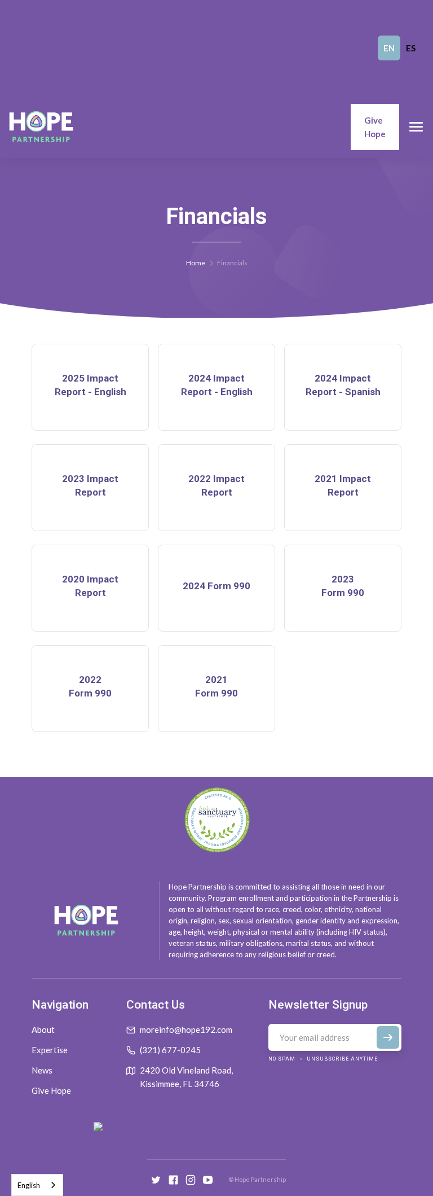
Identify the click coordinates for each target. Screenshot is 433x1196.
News (42, 1070)
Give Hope (375, 127)
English (28, 1185)
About (43, 1029)
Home (195, 263)
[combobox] (37, 1185)
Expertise (50, 1050)
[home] (41, 127)
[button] (416, 126)
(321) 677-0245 (170, 1050)
